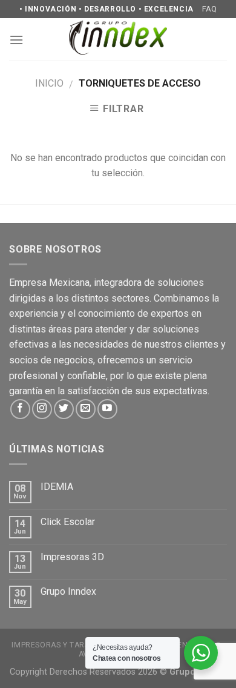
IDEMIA (57, 486)
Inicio (49, 83)
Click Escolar (68, 522)
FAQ (209, 8)
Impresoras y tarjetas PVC (68, 645)
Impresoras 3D (72, 557)
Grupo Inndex (68, 591)
